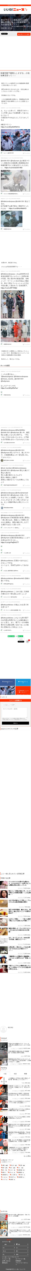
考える (14, 1165)
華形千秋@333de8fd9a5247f (10, 485)
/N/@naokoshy (7, 395)
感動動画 (21, 1172)
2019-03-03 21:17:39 (18, 427)
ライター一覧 (6, 1259)
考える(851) (27, 26)
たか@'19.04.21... (7, 630)
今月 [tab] (15, 1074)
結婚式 (12, 1179)
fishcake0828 (4, 557)
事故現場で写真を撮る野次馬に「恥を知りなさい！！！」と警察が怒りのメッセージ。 (19, 1133)
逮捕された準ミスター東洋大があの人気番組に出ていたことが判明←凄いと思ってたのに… (19, 1126)
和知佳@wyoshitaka (8, 507)
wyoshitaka (3, 490)
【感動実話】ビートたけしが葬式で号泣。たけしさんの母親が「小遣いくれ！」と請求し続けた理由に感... (18, 1149)
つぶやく (21, 639)
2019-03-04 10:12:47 (16, 371)
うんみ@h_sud (7, 552)
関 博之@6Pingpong (8, 583)
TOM (23, 1083)
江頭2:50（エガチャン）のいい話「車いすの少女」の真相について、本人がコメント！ (19, 1087)
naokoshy (3, 371)
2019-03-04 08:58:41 (17, 447)
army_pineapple (4, 512)
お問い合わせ (6, 1261)
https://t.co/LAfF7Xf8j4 (9, 288)
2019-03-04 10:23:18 (16, 490)
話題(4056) (20, 26)
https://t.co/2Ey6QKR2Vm (10, 127)
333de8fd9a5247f (4, 465)
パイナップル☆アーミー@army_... (11, 527)
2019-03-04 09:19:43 (16, 575)
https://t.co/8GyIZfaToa (9, 388)
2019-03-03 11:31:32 (16, 107)
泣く (20, 1168)
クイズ (4, 1179)
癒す (4, 1168)
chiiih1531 (3, 107)
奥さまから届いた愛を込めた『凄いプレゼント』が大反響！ (19, 1215)
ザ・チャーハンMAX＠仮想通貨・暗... (12, 610)
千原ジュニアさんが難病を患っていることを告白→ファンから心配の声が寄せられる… (20, 967)
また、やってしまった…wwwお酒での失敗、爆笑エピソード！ (19, 938)
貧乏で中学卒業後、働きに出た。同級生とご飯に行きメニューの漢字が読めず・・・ (20, 911)
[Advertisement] (15, 51)
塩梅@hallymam (7, 229)
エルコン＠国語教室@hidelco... (10, 193)
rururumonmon (4, 427)
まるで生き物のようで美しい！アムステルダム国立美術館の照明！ (20, 901)
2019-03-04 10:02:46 (16, 588)
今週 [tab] (5, 1074)
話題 (22, 1165)
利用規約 (18, 1261)
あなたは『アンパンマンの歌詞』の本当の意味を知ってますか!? (19, 1117)
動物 (4, 1172)
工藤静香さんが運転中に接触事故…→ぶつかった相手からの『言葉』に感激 (20, 958)
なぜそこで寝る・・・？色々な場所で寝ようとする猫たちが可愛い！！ (20, 920)
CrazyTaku (3, 588)
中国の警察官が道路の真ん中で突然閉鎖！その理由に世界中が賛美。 (18, 1051)
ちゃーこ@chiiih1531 (8, 153)
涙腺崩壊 (5, 1175)
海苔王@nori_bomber (8, 460)
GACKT (12, 1177)
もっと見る (27, 1156)
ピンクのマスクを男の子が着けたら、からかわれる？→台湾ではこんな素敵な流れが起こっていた (20, 883)
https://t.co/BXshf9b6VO (17, 208)
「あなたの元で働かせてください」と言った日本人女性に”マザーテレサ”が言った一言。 (19, 1231)
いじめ (4, 1177)
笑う (12, 1168)
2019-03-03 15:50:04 (15, 198)
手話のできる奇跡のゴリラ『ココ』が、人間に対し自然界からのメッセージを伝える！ (19, 1045)
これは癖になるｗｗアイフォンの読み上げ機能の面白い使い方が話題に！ (19, 1109)
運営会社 (5, 1263)
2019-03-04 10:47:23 (14, 532)
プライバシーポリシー (22, 1264)
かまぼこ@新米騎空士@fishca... (11, 570)
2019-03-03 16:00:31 (15, 271)
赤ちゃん (12, 1172)
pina (22, 1056)
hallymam (3, 198)
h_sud (2, 532)
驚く (4, 1170)
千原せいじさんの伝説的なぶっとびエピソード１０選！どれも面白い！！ (19, 1101)
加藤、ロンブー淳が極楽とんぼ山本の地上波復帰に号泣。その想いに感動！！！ (19, 1140)
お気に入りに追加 (24, 34)
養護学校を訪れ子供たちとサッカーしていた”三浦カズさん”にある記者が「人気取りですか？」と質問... (19, 1060)
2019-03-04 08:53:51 (17, 615)
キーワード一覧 (20, 1259)
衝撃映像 (21, 1170)
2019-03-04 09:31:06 (18, 512)
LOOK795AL (3, 615)
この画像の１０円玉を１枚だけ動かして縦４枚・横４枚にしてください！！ (19, 1078)
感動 (5, 1165)
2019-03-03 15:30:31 (18, 158)
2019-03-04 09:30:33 (19, 465)
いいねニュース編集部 (17, 1048)
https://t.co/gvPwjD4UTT (10, 542)
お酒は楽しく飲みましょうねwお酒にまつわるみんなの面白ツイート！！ (19, 948)
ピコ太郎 (14, 1175)
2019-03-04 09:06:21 (15, 602)
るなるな (20, 888)
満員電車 (21, 1177)
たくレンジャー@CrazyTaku (10, 597)
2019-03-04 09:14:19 (17, 557)
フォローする (8, 107)
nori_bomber (3, 447)
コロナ (12, 1170)
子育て (22, 1175)
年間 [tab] (25, 1074)
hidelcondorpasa (4, 158)
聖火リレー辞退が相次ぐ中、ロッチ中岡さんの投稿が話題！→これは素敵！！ (20, 892)
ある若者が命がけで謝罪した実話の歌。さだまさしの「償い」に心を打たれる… (19, 1094)
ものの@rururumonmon (9, 442)
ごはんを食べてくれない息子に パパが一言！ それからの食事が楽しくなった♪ (19, 1222)
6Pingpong (3, 575)
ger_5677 (3, 602)
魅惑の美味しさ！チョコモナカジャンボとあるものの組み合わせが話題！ (20, 930)
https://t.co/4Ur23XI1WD (13, 167)
